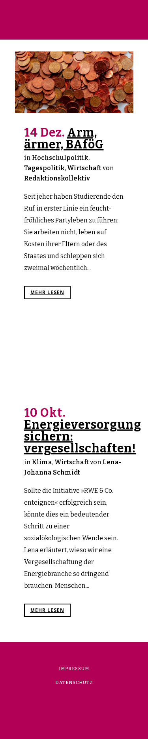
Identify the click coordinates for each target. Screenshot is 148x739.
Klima (42, 462)
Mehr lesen (47, 292)
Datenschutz (74, 682)
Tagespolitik (44, 168)
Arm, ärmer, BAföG (64, 138)
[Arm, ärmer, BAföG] (74, 82)
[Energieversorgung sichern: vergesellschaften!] (74, 358)
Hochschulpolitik (60, 157)
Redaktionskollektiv (57, 178)
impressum (74, 668)
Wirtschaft (84, 168)
